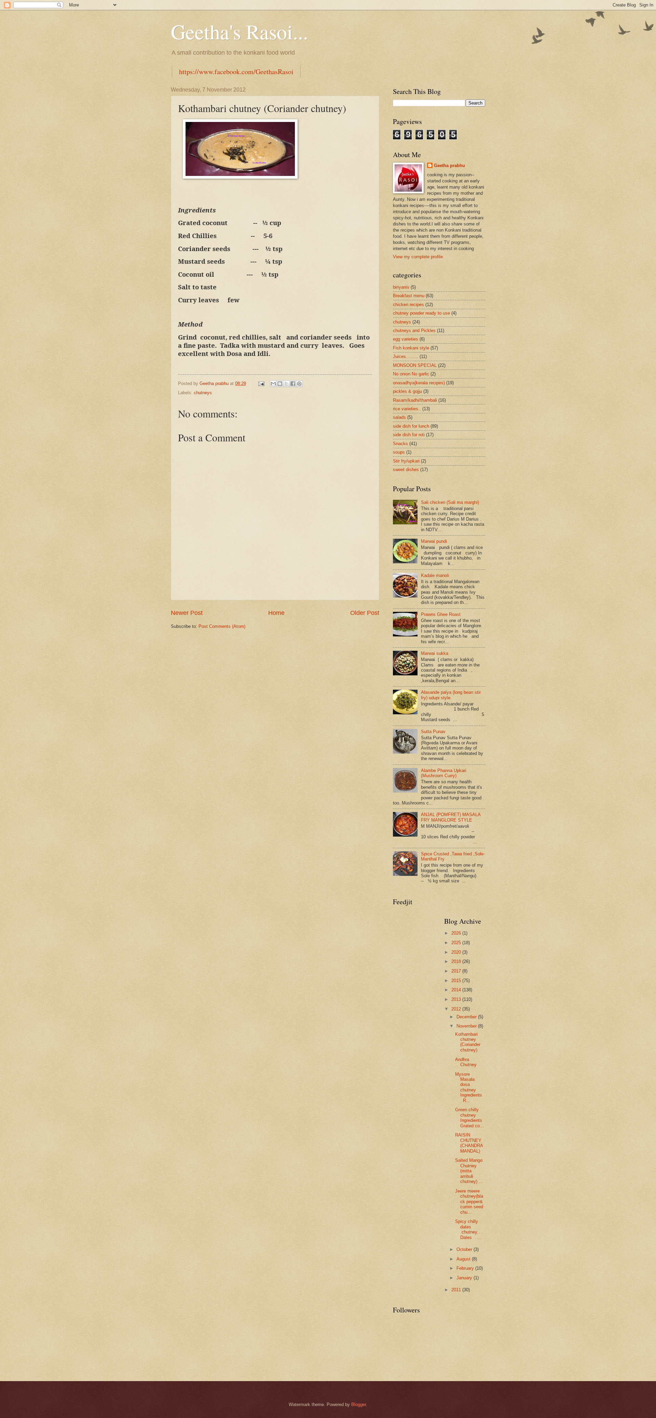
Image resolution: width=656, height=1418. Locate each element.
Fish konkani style (411, 347)
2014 (456, 989)
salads (399, 417)
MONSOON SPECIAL (415, 365)
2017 (456, 971)
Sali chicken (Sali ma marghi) (450, 502)
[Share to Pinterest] (299, 383)
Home (276, 612)
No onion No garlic (411, 373)
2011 (456, 1289)
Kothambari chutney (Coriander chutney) (467, 1042)
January (465, 1277)
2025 (456, 942)
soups (399, 452)
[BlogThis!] (279, 383)
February (465, 1268)
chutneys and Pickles (414, 330)
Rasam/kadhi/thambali (415, 400)
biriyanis (401, 287)
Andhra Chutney (466, 1062)
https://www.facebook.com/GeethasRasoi (236, 71)
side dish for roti (409, 434)
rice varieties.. (407, 408)
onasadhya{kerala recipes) (419, 382)
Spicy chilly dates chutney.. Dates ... (468, 1229)
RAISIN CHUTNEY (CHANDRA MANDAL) (469, 1142)
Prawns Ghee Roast (441, 614)
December (467, 1016)
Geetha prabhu (449, 165)
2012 (456, 1008)
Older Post (364, 612)
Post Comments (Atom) (222, 626)
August (464, 1259)
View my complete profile (418, 256)
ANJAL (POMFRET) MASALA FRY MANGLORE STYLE (450, 817)
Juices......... (405, 356)
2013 (456, 999)
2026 (456, 933)
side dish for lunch (411, 426)
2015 (456, 980)
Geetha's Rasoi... (239, 31)
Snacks (400, 443)
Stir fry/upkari (406, 461)
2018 (456, 961)
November (467, 1026)
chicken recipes (408, 304)
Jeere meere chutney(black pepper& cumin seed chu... (469, 1201)
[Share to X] (286, 383)
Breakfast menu (408, 295)
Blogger (358, 1404)
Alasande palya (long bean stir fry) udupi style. (451, 695)
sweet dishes (406, 469)
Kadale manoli (435, 575)
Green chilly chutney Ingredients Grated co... (469, 1117)
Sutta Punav (433, 731)
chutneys (203, 392)
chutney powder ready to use (421, 313)
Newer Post (187, 612)
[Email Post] (261, 383)
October (465, 1249)
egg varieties (405, 339)
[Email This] (273, 383)
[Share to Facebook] (292, 383)
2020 (456, 952)
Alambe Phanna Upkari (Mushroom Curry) (443, 773)
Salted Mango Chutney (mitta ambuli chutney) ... (469, 1171)
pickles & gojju (407, 391)
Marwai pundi (434, 541)
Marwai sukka (434, 653)
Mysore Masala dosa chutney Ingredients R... (470, 1087)
